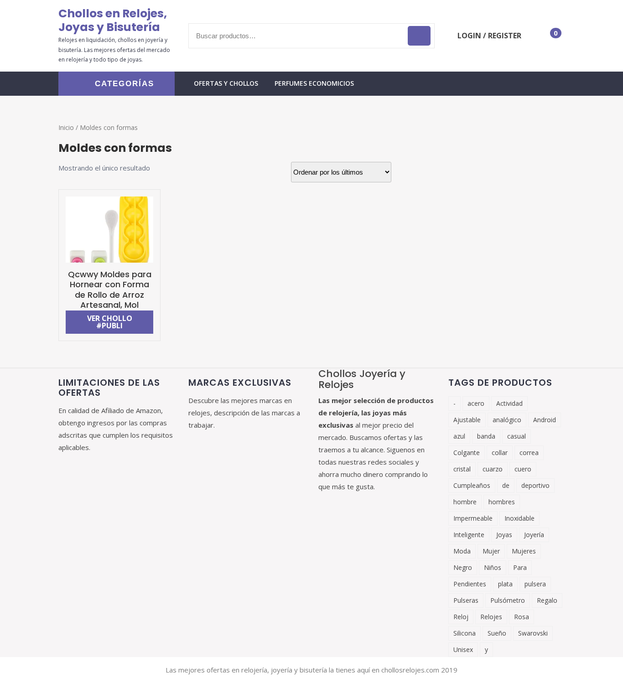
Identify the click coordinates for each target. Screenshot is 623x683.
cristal (462, 469)
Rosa (521, 616)
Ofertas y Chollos (226, 83)
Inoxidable (519, 518)
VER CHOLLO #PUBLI (109, 322)
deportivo (535, 485)
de (505, 485)
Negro (462, 567)
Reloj (460, 616)
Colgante (466, 452)
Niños (492, 567)
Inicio (66, 127)
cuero (522, 469)
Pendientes (469, 584)
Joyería (534, 534)
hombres (501, 501)
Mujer (491, 551)
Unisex (463, 649)
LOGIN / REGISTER (489, 36)
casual (516, 436)
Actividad (509, 403)
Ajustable (467, 419)
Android (544, 419)
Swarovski (533, 633)
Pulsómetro (507, 600)
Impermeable (473, 518)
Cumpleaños (471, 485)
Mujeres (524, 551)
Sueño (497, 633)
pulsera (535, 584)
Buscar (419, 36)
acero (475, 403)
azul (459, 436)
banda (486, 436)
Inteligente (468, 534)
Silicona (464, 633)
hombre (465, 501)
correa (529, 452)
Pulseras (465, 600)
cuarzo (493, 469)
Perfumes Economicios (314, 83)
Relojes (491, 616)
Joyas (504, 534)
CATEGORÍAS (124, 83)
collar (500, 452)
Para (520, 567)
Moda (462, 551)
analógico (507, 419)
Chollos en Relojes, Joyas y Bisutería (112, 20)
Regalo (547, 600)
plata (505, 584)
